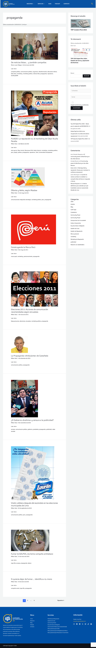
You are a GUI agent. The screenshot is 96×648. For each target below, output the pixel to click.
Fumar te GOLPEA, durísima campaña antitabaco (32, 554)
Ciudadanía (74, 212)
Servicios (40, 3)
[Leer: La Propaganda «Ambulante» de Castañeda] (34, 344)
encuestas (28, 321)
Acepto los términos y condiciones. (80, 105)
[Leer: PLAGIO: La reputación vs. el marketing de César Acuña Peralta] (34, 113)
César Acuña (21, 150)
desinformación (43, 71)
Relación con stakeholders (77, 244)
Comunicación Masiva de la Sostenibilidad (57, 626)
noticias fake (36, 73)
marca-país (14, 256)
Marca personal (75, 234)
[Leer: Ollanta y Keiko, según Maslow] (34, 177)
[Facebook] (77, 624)
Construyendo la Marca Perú (23, 247)
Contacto (66, 3)
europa (18, 563)
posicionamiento (28, 256)
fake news (13, 73)
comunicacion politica (26, 71)
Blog (49, 3)
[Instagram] (74, 624)
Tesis (37, 152)
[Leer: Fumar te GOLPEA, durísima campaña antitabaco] (34, 540)
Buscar (72, 73)
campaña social (15, 588)
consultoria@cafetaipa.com (79, 621)
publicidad (49, 429)
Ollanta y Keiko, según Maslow (24, 190)
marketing (19, 73)
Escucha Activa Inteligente (77, 226)
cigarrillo (13, 563)
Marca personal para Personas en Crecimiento (58, 632)
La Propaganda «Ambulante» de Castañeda (29, 356)
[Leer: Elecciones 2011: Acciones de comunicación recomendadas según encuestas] (34, 289)
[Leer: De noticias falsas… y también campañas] (34, 46)
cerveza (13, 429)
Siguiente (60, 600)
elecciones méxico (52, 71)
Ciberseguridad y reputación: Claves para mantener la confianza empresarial (80, 170)
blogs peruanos (15, 321)
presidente (35, 429)
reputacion (50, 73)
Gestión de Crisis (75, 228)
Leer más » (14, 68)
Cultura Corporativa (76, 223)
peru (12, 152)
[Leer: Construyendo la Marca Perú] (34, 229)
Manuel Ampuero (75, 183)
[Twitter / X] (82, 624)
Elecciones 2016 (29, 150)
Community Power (75, 215)
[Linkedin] (79, 624)
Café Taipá (73, 209)
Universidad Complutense (45, 152)
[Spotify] (91, 624)
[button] (33, 4)
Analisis (73, 204)
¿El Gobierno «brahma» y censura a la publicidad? (32, 420)
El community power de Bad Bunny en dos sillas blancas (80, 156)
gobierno (30, 429)
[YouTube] (85, 624)
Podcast (57, 3)
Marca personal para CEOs (53, 628)
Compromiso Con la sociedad (78, 220)
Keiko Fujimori (37, 150)
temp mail (73, 168)
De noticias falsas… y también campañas (28, 63)
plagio (15, 152)
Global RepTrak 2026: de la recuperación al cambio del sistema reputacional (80, 134)
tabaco (29, 563)
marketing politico (27, 73)
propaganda (43, 73)
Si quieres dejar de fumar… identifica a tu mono (31, 579)
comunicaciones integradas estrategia (21, 199)
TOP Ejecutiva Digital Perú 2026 (79, 138)
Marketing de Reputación (77, 239)
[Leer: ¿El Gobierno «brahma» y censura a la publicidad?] (34, 398)
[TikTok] (88, 624)
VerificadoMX (14, 75)
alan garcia (14, 150)
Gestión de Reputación (76, 231)
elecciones (22, 321)
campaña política (15, 71)
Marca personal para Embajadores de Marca (57, 630)
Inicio (31, 618)
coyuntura (35, 71)
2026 (72, 201)
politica (20, 152)
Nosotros (30, 3)
